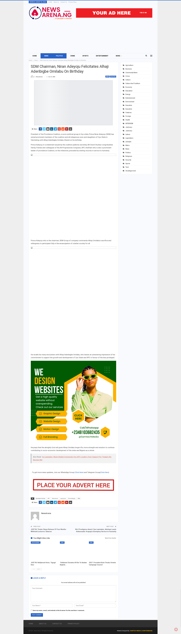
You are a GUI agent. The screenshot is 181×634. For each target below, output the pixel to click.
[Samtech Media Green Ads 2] (73, 403)
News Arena (55, 498)
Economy (128, 87)
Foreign (128, 116)
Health (127, 120)
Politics (59, 56)
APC (49, 498)
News (46, 56)
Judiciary (128, 127)
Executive (128, 105)
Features (128, 112)
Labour (127, 134)
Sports (85, 56)
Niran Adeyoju (71, 498)
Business (128, 69)
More (118, 56)
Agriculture (129, 65)
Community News (131, 72)
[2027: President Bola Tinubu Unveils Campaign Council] (102, 550)
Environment (129, 101)
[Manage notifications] (176, 629)
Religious (128, 156)
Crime (72, 56)
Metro (127, 145)
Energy (127, 94)
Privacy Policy (72, 2)
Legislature (129, 138)
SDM (79, 498)
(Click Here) (79, 472)
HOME (50, 2)
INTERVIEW (129, 123)
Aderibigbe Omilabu (40, 498)
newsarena (63, 498)
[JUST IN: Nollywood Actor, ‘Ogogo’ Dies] (44, 550)
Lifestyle (128, 142)
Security (128, 160)
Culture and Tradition (132, 83)
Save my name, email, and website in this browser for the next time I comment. (59, 610)
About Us (56, 2)
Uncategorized (130, 171)
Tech (127, 167)
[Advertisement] (90, 35)
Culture (127, 80)
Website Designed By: (123, 630)
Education (128, 91)
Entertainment (102, 56)
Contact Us (63, 2)
